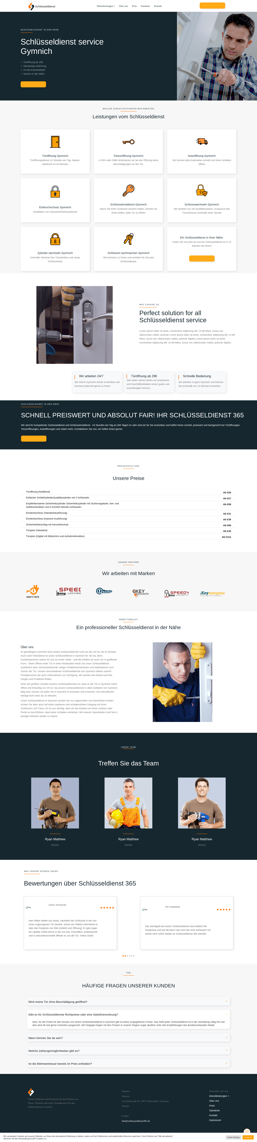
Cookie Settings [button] (233, 1137)
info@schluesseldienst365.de (136, 1121)
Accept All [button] (248, 1137)
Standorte (145, 6)
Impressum (215, 1120)
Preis (134, 6)
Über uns (123, 6)
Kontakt (158, 6)
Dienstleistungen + (106, 6)
